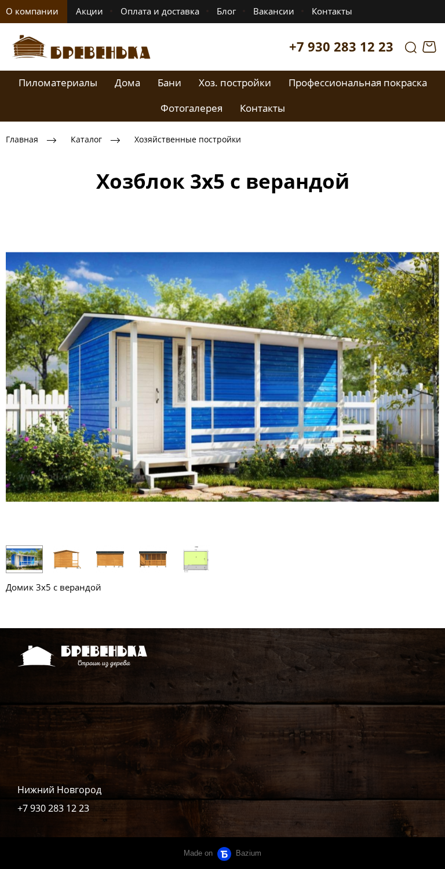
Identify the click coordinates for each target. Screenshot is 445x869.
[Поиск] (411, 47)
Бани (169, 82)
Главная (22, 139)
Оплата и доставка (160, 11)
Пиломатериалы (58, 82)
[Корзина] (430, 47)
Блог (226, 11)
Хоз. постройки (235, 82)
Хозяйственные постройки (187, 139)
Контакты (332, 11)
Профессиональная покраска (358, 82)
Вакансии (273, 11)
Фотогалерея (191, 108)
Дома (127, 82)
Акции (89, 11)
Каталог (86, 139)
